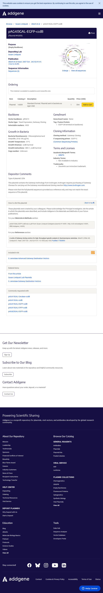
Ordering (6, 494)
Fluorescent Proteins (60, 491)
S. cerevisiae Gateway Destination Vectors (24, 281)
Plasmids (56, 449)
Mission (5, 442)
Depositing (6, 491)
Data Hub (56, 528)
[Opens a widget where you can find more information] (89, 589)
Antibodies (57, 445)
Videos (5, 549)
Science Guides (8, 546)
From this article (14, 274)
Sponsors (6, 452)
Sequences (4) (13, 71)
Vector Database (59, 535)
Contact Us (8, 394)
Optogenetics (58, 495)
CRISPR (56, 484)
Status (97, 579)
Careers (5, 466)
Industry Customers (9, 470)
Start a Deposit (8, 516)
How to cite (13, 64)
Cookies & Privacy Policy (55, 579)
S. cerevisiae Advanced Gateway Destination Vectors (28, 258)
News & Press (8, 473)
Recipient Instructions (10, 477)
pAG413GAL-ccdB (15, 300)
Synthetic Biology (59, 498)
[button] (99, 13)
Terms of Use (87, 579)
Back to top (89, 203)
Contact (39, 579)
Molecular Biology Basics (11, 535)
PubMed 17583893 (58, 241)
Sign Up (7, 355)
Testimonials (7, 449)
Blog (4, 528)
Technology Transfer (10, 480)
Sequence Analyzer (60, 532)
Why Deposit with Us (10, 512)
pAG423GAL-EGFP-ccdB (17, 311)
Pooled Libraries (59, 456)
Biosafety (6, 459)
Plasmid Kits (57, 452)
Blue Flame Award (9, 463)
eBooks (5, 532)
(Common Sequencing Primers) (65, 142)
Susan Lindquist (21, 24)
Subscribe (8, 374)
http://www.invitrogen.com (74, 185)
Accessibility (73, 579)
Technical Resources (10, 498)
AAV (54, 467)
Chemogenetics (59, 481)
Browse (9, 24)
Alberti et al (35, 24)
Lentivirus (56, 470)
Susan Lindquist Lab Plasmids (20, 277)
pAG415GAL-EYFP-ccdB (17, 308)
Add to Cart (87, 105)
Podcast (5, 539)
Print (92, 33)
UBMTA (61, 155)
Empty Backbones (59, 488)
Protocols (6, 542)
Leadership (6, 445)
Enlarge (65, 71)
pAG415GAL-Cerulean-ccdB (19, 297)
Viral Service (7, 501)
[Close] (98, 3)
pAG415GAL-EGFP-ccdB (17, 304)
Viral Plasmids (58, 502)
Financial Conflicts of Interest (13, 456)
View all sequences (78, 71)
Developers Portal (59, 539)
